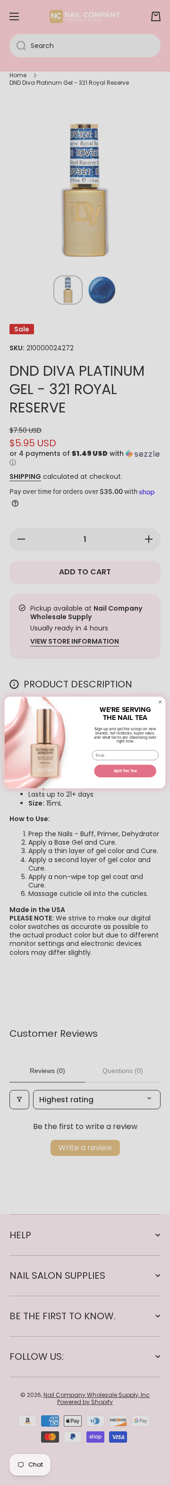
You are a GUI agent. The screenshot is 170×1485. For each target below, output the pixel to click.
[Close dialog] (160, 702)
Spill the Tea (125, 771)
